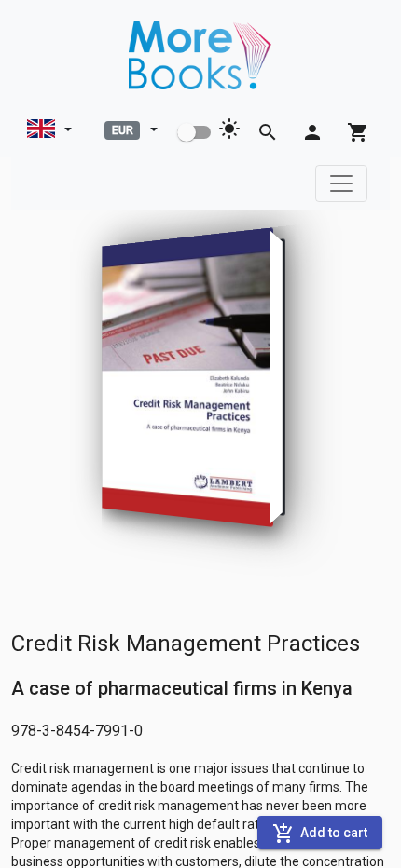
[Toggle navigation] (341, 183)
